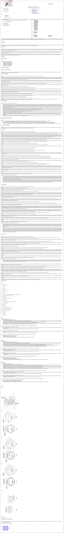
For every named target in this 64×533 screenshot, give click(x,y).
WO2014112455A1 (5, 528)
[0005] (7, 526)
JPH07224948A (4, 526)
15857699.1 (8, 10)
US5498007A (4, 527)
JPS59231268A (4, 529)
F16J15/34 (33, 9)
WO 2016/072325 (33, 13)
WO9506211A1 (4, 530)
